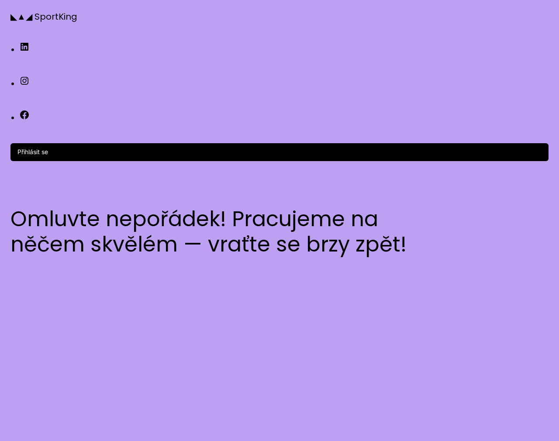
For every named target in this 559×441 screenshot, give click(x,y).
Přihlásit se (32, 151)
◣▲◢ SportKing (43, 16)
